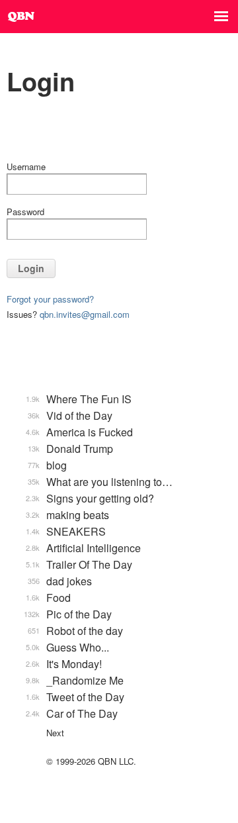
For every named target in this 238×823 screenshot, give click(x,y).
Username (26, 166)
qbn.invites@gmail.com (85, 314)
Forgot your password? (50, 299)
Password (25, 211)
